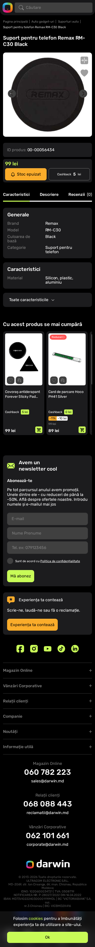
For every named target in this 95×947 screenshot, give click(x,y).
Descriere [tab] (49, 195)
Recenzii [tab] (80, 195)
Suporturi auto (68, 21)
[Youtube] (47, 649)
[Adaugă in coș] (38, 429)
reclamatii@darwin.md (48, 812)
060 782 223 (47, 772)
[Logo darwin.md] (8, 7)
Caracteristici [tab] (16, 195)
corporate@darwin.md (47, 844)
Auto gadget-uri (42, 21)
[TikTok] (61, 648)
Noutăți (10, 731)
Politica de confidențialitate (60, 561)
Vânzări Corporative (22, 685)
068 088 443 (47, 803)
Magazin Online (17, 670)
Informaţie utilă (18, 746)
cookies (36, 918)
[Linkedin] (75, 648)
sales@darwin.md (47, 781)
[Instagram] (34, 648)
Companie (12, 716)
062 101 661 (47, 835)
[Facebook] (20, 648)
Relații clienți (15, 701)
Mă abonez (20, 576)
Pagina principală (15, 21)
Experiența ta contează (32, 624)
